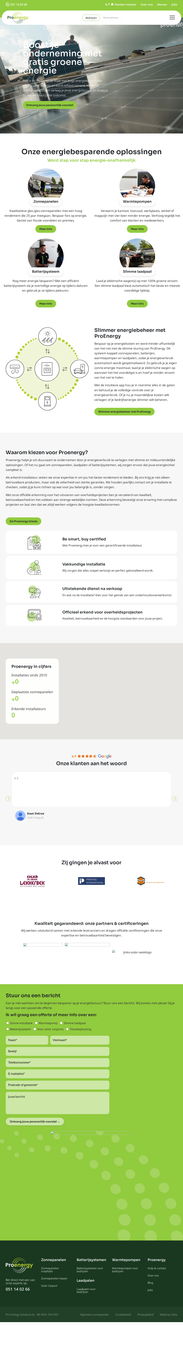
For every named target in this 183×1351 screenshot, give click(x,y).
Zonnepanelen (45, 201)
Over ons (146, 4)
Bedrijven (91, 17)
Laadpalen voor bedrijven (86, 1290)
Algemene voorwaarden (94, 1314)
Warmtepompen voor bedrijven (125, 1269)
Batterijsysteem (46, 271)
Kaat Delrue (35, 813)
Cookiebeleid (123, 1314)
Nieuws (162, 4)
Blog (150, 1282)
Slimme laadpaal (137, 271)
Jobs (174, 4)
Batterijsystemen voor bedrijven (90, 1269)
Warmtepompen (137, 201)
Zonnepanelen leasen (54, 1278)
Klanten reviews (125, 4)
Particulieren (110, 17)
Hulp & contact (157, 1268)
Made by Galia (168, 1314)
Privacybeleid (145, 1314)
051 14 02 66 (19, 4)
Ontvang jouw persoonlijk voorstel (49, 105)
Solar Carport (49, 1285)
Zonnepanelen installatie (50, 1269)
